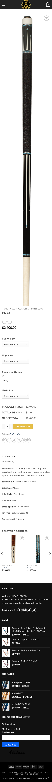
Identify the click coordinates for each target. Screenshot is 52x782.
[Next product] (4, 322)
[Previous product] (9, 322)
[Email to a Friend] (19, 440)
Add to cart (23, 426)
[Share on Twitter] (14, 440)
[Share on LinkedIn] (28, 440)
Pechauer (22, 309)
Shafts (28, 772)
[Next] (49, 558)
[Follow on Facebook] (19, 610)
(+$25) (5, 380)
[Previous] (2, 558)
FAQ (26, 774)
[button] (3, 4)
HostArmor (43, 778)
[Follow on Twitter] (34, 610)
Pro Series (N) (36, 309)
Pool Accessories (41, 772)
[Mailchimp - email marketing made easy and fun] (16, 754)
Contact (34, 774)
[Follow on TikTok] (29, 610)
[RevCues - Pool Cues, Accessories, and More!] (26, 4)
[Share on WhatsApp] (4, 440)
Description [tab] (8, 456)
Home (5, 309)
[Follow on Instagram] (24, 610)
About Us (19, 774)
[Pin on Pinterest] (23, 440)
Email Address (8, 732)
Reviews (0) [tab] (8, 462)
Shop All (13, 772)
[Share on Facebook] (9, 440)
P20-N (4, 568)
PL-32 (29, 568)
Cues (12, 309)
